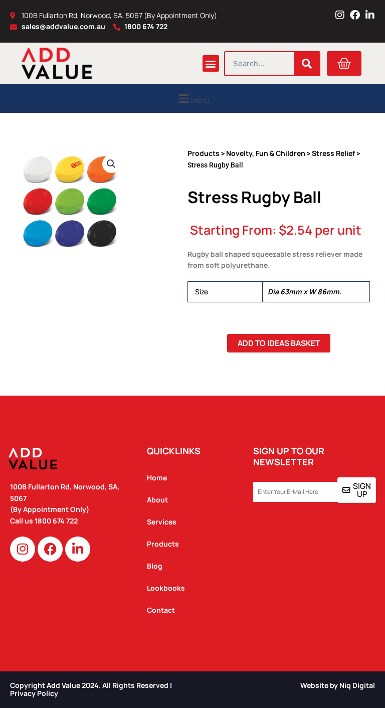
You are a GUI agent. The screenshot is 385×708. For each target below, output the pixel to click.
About (157, 499)
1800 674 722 (57, 520)
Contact (161, 610)
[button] (211, 63)
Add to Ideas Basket (279, 342)
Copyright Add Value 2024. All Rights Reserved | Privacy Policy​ (91, 689)
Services (161, 521)
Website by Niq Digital (337, 685)
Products (203, 153)
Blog (154, 566)
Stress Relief (333, 153)
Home (157, 477)
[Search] (306, 63)
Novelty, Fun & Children (265, 153)
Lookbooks (166, 588)
